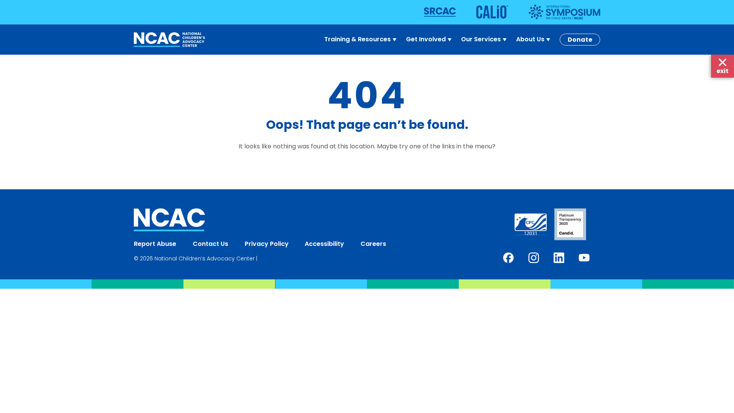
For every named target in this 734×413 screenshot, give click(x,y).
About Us (530, 39)
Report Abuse (155, 243)
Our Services (481, 39)
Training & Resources (357, 39)
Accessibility (324, 243)
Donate (580, 39)
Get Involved (426, 39)
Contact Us (210, 243)
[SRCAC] (449, 12)
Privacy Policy (267, 243)
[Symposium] (564, 12)
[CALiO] (501, 12)
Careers (373, 243)
